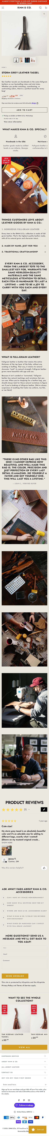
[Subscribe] (46, 1084)
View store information (13, 122)
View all (24, 1047)
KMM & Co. (12, 1128)
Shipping (4, 98)
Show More (7, 843)
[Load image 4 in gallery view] (32, 60)
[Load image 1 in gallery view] (16, 60)
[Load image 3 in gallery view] (27, 60)
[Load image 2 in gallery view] (21, 60)
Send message (15, 976)
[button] (40, 8)
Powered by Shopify (24, 1131)
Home (4, 67)
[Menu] (3, 8)
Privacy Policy (7, 985)
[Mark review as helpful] (44, 868)
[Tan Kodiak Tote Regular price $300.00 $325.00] (40, 204)
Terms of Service (23, 985)
